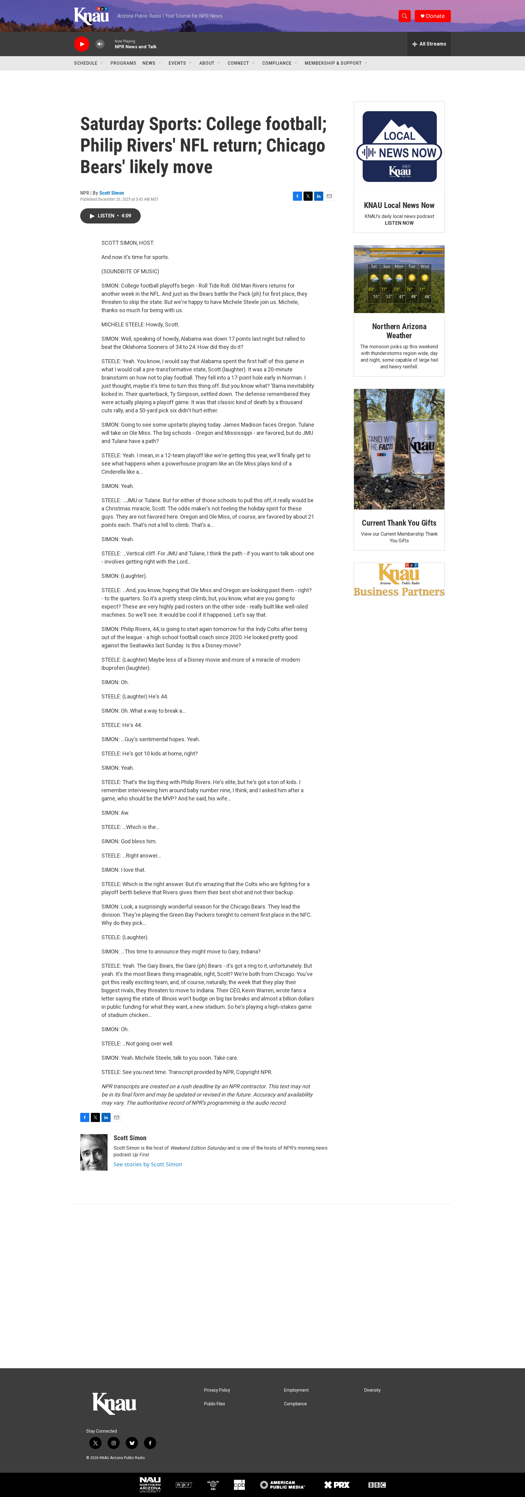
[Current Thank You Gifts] (399, 449)
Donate (435, 16)
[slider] (110, 44)
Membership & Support (333, 63)
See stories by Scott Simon (148, 1164)
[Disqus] (262, 1286)
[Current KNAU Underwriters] (399, 579)
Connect (238, 63)
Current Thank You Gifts (399, 522)
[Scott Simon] (94, 1152)
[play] (82, 44)
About (206, 63)
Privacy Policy (217, 1390)
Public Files (214, 1404)
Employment (296, 1390)
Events (177, 63)
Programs (123, 63)
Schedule (86, 63)
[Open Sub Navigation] (102, 63)
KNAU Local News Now (399, 205)
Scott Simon (111, 193)
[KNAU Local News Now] (399, 146)
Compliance (277, 63)
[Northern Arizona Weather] (399, 279)
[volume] (100, 44)
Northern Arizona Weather (399, 331)
